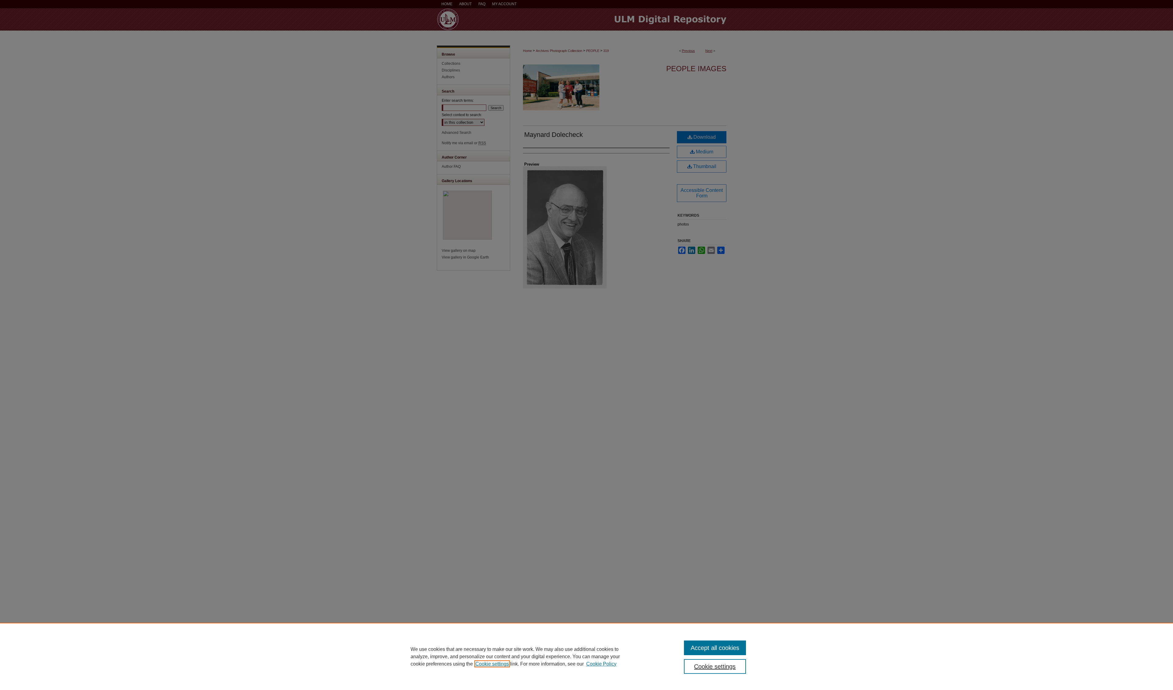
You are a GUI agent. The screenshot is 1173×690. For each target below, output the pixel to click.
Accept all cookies (715, 647)
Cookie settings (492, 663)
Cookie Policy (601, 663)
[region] (586, 656)
